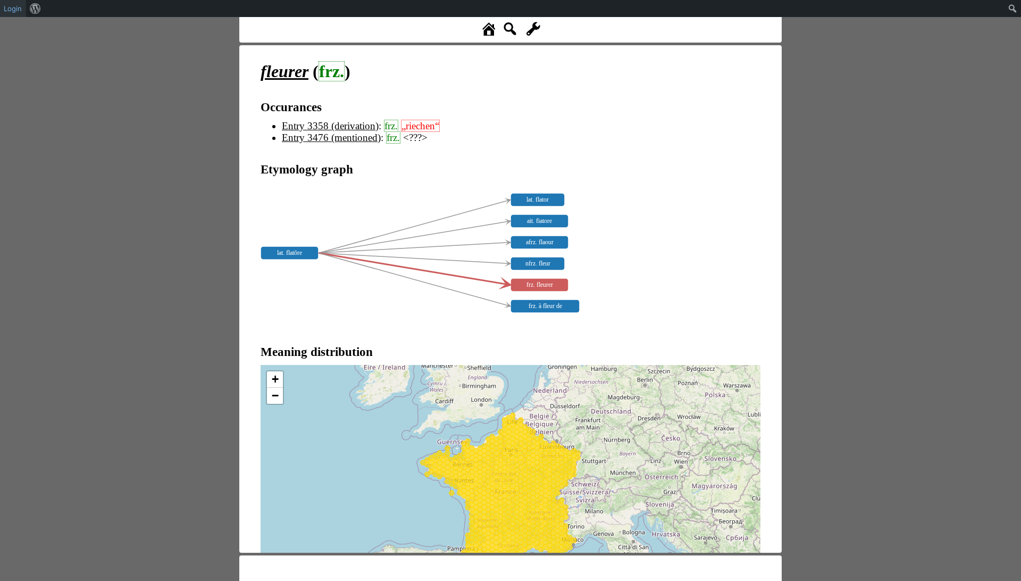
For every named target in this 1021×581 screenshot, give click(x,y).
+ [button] (275, 379)
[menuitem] (35, 8)
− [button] (275, 395)
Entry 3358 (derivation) (330, 125)
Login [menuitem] (13, 8)
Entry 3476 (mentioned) (331, 137)
